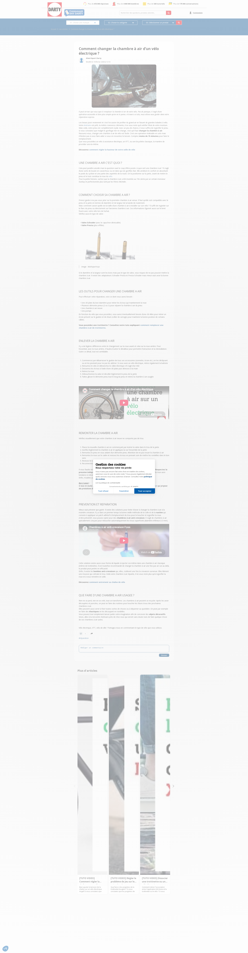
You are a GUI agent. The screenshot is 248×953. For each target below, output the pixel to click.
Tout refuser (103, 491)
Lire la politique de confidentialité (108, 483)
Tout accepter (144, 491)
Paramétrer (124, 491)
